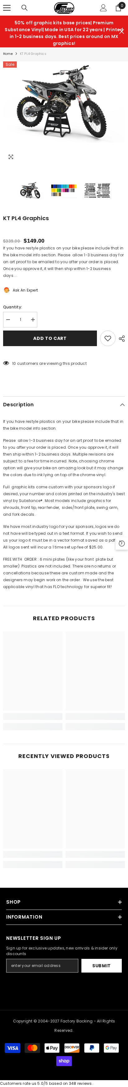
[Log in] (103, 7)
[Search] (24, 8)
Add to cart (50, 338)
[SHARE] (120, 338)
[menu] (7, 8)
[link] (32, 716)
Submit (101, 966)
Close (121, 31)
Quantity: (12, 307)
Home (8, 53)
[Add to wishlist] (108, 338)
